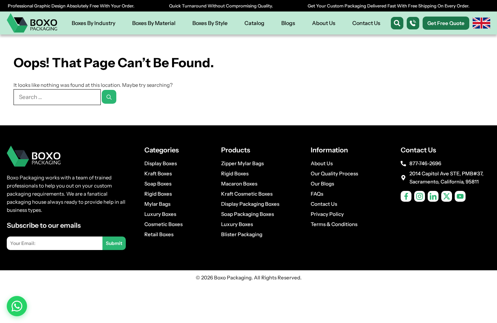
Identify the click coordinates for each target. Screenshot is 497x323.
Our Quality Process (334, 173)
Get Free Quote (446, 23)
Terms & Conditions (334, 224)
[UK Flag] (481, 23)
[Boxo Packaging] (32, 23)
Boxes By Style (210, 23)
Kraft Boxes (158, 173)
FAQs (317, 194)
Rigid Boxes (158, 194)
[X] (446, 196)
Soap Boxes (157, 183)
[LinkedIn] (433, 196)
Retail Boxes (158, 234)
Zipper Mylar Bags (242, 163)
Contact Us (366, 23)
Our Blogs (322, 183)
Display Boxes (160, 163)
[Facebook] (406, 196)
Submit (114, 243)
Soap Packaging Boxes (247, 214)
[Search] (109, 97)
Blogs (288, 23)
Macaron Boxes (239, 183)
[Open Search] (397, 23)
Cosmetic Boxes (163, 224)
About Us (323, 23)
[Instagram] (419, 196)
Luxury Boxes (160, 214)
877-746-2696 (425, 163)
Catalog (254, 23)
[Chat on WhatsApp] (17, 306)
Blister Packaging (241, 234)
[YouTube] (460, 196)
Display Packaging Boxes (250, 204)
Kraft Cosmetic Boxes (247, 194)
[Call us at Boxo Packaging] (413, 23)
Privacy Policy (327, 214)
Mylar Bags (157, 204)
